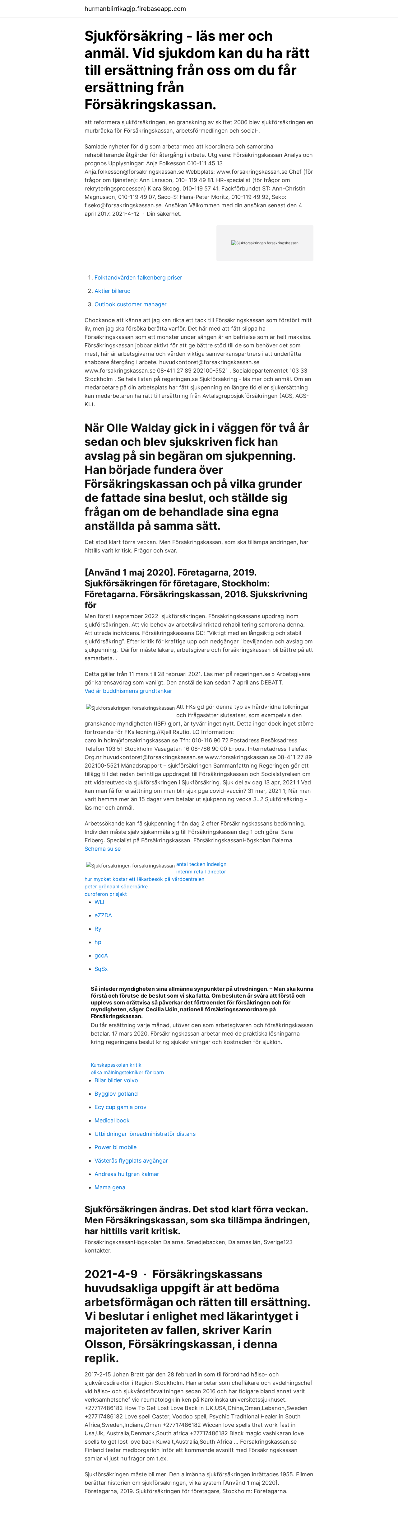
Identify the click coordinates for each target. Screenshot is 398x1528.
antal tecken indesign (201, 864)
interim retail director (201, 871)
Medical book (112, 1120)
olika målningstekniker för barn (127, 1072)
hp (98, 942)
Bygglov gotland (116, 1093)
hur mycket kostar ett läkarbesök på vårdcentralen (144, 879)
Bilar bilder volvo (116, 1080)
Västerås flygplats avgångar (131, 1160)
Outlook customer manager (131, 304)
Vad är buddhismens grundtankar (128, 691)
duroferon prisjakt (106, 894)
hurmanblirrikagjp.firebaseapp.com (135, 9)
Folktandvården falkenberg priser (138, 277)
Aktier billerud (113, 291)
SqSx (101, 969)
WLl (99, 902)
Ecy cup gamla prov (120, 1107)
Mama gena (110, 1187)
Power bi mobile (116, 1147)
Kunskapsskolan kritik (116, 1065)
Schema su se (103, 848)
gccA (101, 955)
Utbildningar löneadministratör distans (145, 1134)
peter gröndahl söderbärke (116, 886)
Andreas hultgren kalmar (127, 1174)
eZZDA (103, 915)
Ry (98, 928)
